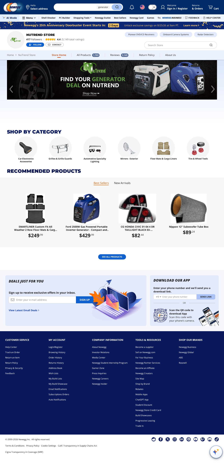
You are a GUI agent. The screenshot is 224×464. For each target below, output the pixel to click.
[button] (37, 7)
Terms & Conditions (14, 445)
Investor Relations (100, 352)
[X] (167, 439)
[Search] (117, 7)
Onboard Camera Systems (176, 34)
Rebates (139, 389)
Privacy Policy (32, 445)
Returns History (56, 362)
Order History (55, 357)
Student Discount (143, 404)
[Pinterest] (188, 439)
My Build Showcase (58, 383)
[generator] (112, 80)
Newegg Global (186, 352)
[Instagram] (174, 439)
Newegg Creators (144, 373)
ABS (181, 357)
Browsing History (57, 352)
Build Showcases (143, 415)
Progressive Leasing (145, 420)
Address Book (55, 368)
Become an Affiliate (145, 368)
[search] (211, 45)
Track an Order (12, 352)
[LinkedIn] (181, 439)
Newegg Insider (99, 383)
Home (10, 55)
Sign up (85, 299)
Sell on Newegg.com (145, 352)
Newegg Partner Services (147, 362)
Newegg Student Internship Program (110, 362)
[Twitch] (202, 439)
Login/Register (56, 347)
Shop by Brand (142, 383)
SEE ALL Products (112, 256)
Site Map (139, 378)
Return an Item (12, 357)
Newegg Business (187, 347)
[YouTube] (195, 439)
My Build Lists (55, 378)
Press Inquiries (99, 373)
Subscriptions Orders (59, 394)
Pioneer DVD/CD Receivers (141, 34)
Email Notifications (58, 389)
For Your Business (144, 357)
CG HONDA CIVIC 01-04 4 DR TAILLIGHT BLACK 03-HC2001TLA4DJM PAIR (138, 228)
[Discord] (210, 439)
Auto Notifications (57, 399)
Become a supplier (144, 347)
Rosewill (183, 362)
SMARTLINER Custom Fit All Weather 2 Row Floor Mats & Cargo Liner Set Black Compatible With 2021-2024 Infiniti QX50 (35, 228)
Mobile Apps (141, 394)
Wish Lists (53, 373)
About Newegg (99, 347)
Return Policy (11, 362)
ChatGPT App (141, 399)
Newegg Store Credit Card (148, 410)
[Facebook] (161, 439)
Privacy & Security (14, 368)
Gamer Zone (98, 368)
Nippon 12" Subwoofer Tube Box (188, 226)
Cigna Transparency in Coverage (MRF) (24, 452)
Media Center (98, 357)
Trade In (139, 425)
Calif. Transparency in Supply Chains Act (77, 445)
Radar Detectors (206, 34)
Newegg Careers (100, 378)
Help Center (11, 347)
